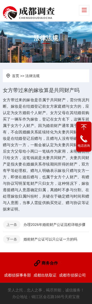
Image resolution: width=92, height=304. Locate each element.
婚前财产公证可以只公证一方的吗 (50, 239)
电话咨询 (84, 146)
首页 (15, 76)
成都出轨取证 (44, 275)
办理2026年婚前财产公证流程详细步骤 (54, 225)
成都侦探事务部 (17, 275)
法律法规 (32, 76)
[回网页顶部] (84, 127)
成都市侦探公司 (72, 275)
